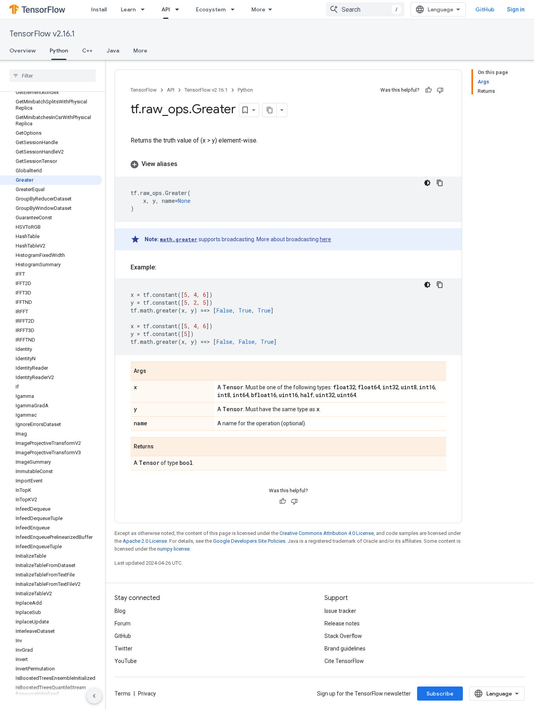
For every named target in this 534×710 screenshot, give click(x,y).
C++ (87, 50)
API (165, 9)
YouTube (126, 661)
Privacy (147, 693)
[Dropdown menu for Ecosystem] (235, 9)
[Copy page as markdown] (270, 110)
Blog (120, 611)
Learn (128, 9)
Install (99, 9)
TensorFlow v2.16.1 (42, 34)
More (258, 9)
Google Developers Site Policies (249, 541)
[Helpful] (428, 90)
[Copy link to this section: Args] (154, 371)
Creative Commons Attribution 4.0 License (327, 533)
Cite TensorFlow (344, 661)
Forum (123, 623)
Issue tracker (340, 611)
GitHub (485, 9)
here (325, 239)
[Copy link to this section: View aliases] (185, 164)
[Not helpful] (440, 90)
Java (113, 50)
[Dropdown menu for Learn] (145, 9)
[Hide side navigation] (94, 696)
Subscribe (439, 693)
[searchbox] (52, 75)
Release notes (342, 623)
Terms (123, 693)
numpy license (173, 549)
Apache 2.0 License (145, 541)
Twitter (124, 648)
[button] (288, 164)
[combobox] (365, 9)
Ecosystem (211, 9)
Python (59, 50)
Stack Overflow (343, 636)
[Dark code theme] (427, 183)
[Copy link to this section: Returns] (161, 447)
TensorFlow (144, 90)
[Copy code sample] (440, 183)
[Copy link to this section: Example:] (164, 267)
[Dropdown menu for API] (179, 9)
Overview (22, 50)
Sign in (516, 9)
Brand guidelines (345, 648)
